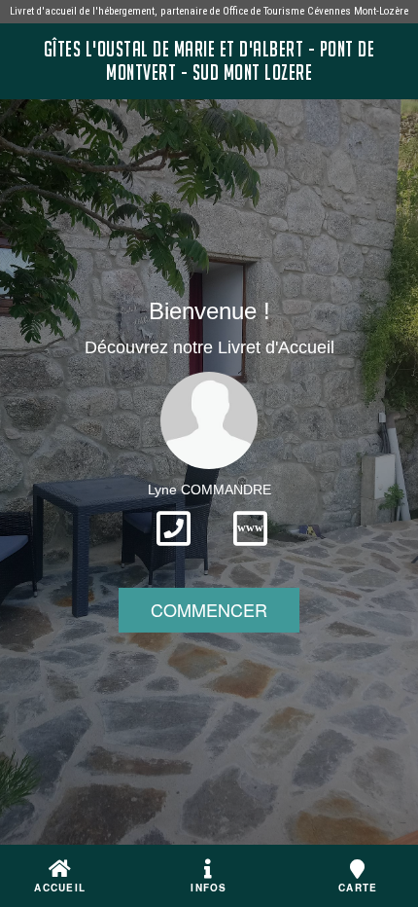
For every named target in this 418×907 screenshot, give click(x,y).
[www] (250, 552)
